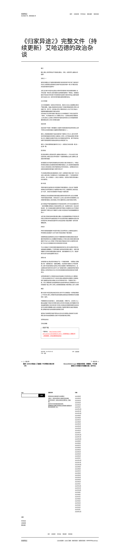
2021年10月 (78, 490)
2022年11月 (78, 462)
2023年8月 (78, 443)
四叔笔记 (24, 14)
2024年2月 (78, 430)
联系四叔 (96, 14)
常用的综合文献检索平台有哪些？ (56, 396)
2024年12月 (78, 409)
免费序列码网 (82, 540)
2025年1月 (77, 407)
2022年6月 (78, 473)
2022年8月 (78, 468)
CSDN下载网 (68, 540)
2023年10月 (78, 439)
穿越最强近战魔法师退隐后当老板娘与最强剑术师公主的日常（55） (60, 406)
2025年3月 (78, 402)
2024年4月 (78, 426)
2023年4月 (78, 451)
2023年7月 (78, 445)
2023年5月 (78, 449)
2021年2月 (77, 507)
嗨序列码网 (75, 540)
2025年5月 (78, 398)
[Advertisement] (58, 4)
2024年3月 (78, 428)
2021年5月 (77, 500)
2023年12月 (78, 434)
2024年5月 (78, 424)
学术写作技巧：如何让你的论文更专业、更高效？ (59, 401)
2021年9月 (77, 492)
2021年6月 (77, 498)
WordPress (95, 540)
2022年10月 (78, 464)
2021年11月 (78, 488)
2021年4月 (78, 503)
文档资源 (76, 14)
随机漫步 (89, 14)
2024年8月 (78, 417)
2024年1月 (78, 432)
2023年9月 (78, 441)
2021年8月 (77, 494)
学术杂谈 (82, 14)
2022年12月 (78, 460)
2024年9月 (78, 415)
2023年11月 (78, 436)
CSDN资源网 (60, 540)
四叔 (45, 353)
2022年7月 (78, 471)
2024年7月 (78, 419)
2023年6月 (78, 447)
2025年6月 (78, 396)
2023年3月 (78, 454)
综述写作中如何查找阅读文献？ (56, 403)
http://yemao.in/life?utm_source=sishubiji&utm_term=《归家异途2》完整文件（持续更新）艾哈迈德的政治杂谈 (59, 334)
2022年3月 (78, 479)
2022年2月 (78, 481)
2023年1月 (77, 458)
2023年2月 (78, 456)
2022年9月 (78, 466)
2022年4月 (78, 477)
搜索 (22, 392)
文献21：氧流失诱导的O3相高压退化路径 (58, 398)
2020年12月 (78, 511)
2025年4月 (78, 400)
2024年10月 (78, 413)
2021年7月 (77, 496)
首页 (71, 14)
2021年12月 (78, 486)
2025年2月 (78, 404)
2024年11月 (78, 411)
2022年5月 (78, 475)
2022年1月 (77, 483)
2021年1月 (77, 509)
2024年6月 (78, 422)
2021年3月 (77, 505)
